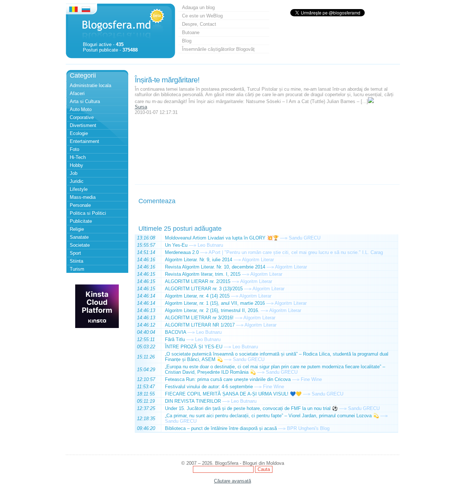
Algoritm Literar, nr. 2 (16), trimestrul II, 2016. (212, 310)
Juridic (77, 181)
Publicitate (81, 221)
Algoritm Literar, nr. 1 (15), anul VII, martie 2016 (215, 303)
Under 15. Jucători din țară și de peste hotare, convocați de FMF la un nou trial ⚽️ (251, 408)
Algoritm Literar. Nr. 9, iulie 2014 (198, 259)
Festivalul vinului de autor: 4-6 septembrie (209, 386)
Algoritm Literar (258, 259)
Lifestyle (79, 189)
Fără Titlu (175, 339)
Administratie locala (90, 85)
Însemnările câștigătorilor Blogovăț (218, 49)
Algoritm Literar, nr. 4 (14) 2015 (197, 296)
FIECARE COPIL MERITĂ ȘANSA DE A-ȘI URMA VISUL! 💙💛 (233, 394)
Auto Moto (81, 109)
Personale (80, 205)
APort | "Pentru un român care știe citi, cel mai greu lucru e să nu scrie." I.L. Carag (296, 252)
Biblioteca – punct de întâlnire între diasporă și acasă (221, 428)
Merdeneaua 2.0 (182, 252)
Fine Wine (311, 379)
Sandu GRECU (304, 238)
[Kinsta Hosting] (97, 326)
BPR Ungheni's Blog (308, 428)
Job (73, 173)
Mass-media (83, 197)
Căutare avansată (232, 481)
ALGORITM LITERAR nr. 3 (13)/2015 (204, 288)
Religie (77, 229)
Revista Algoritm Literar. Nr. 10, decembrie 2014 (215, 267)
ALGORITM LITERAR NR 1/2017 (200, 325)
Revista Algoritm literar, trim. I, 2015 (202, 274)
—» (283, 238)
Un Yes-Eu (176, 245)
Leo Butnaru (210, 245)
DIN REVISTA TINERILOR (193, 401)
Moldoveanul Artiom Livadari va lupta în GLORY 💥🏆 (222, 238)
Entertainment (84, 141)
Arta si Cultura (85, 101)
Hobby (76, 165)
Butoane (190, 32)
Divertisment (83, 125)
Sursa (141, 107)
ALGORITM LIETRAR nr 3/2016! (199, 317)
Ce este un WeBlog (202, 16)
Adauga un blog (198, 7)
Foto (74, 149)
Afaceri (77, 93)
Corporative (82, 117)
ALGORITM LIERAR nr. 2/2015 (197, 281)
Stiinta (76, 261)
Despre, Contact (199, 24)
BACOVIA (175, 332)
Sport (75, 253)
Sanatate (79, 237)
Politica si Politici (88, 213)
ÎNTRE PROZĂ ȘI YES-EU (193, 346)
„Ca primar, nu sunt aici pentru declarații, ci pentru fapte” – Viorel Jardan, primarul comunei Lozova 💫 (272, 415)
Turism (77, 269)
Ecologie (79, 133)
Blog (186, 41)
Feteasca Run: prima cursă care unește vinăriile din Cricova (228, 379)
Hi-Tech (78, 157)
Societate (80, 245)
